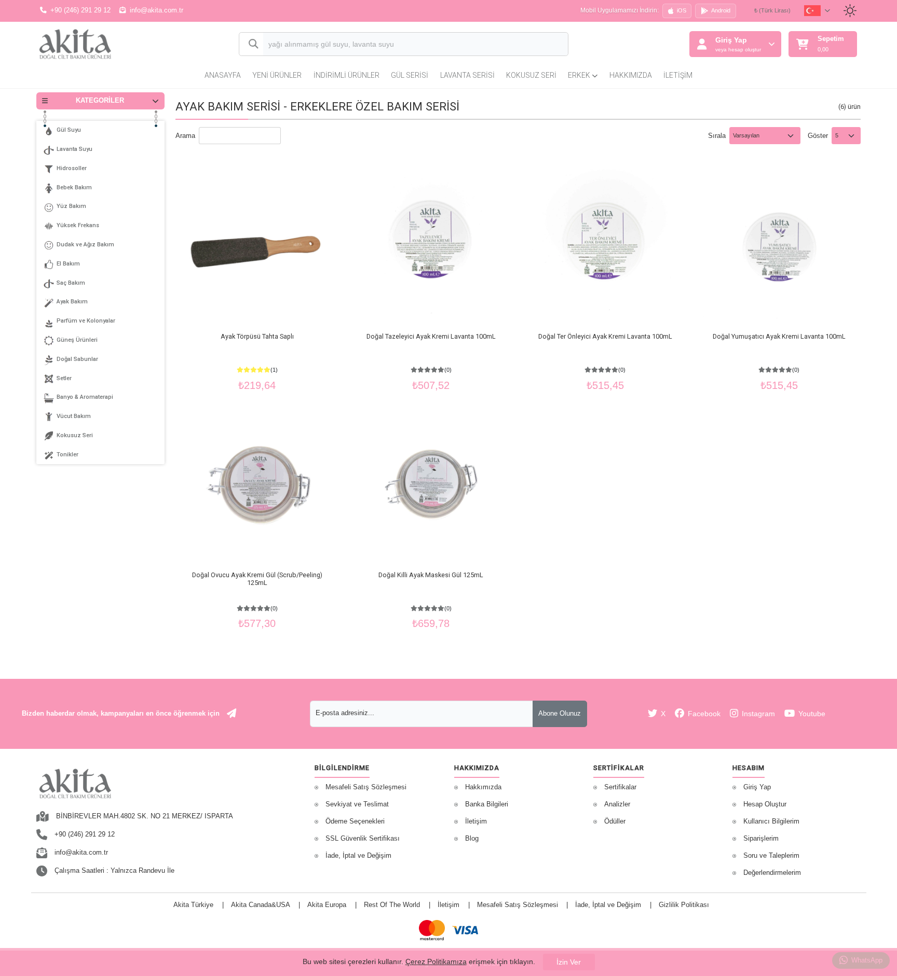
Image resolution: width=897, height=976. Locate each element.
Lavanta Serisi (467, 75)
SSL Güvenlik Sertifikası (362, 838)
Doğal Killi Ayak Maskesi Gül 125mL (430, 575)
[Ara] (251, 44)
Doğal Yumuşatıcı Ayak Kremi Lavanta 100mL (779, 336)
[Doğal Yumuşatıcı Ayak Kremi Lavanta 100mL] (779, 243)
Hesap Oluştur (764, 804)
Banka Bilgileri (486, 804)
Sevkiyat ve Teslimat (357, 804)
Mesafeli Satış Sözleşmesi (365, 787)
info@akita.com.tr (156, 10)
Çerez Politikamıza (436, 961)
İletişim (677, 75)
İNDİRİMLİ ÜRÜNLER (346, 75)
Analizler (617, 804)
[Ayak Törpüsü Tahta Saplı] (256, 243)
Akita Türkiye (193, 905)
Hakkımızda (630, 75)
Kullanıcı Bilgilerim (771, 821)
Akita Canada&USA (260, 905)
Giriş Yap (757, 787)
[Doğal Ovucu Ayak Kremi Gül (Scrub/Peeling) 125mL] (256, 481)
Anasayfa (223, 75)
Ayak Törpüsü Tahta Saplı (257, 336)
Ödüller (615, 821)
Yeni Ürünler (277, 75)
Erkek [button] (580, 75)
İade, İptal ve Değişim (358, 855)
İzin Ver (568, 962)
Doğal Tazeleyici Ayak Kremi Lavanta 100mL (431, 336)
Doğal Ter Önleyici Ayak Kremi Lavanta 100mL (605, 336)
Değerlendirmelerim (772, 872)
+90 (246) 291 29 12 (80, 10)
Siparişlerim (761, 838)
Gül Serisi (409, 75)
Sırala (717, 136)
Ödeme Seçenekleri (355, 821)
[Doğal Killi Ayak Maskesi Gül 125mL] (430, 481)
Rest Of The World (392, 905)
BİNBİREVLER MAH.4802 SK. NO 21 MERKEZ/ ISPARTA (144, 816)
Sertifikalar (620, 787)
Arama (185, 136)
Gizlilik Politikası (684, 905)
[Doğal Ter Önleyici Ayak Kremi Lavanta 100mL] (605, 243)
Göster (818, 136)
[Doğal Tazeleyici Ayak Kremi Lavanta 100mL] (430, 243)
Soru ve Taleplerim (771, 855)
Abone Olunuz (559, 713)
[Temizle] (550, 45)
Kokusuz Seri (531, 75)
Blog (472, 838)
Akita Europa (326, 905)
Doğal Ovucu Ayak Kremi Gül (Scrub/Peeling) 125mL (257, 579)
